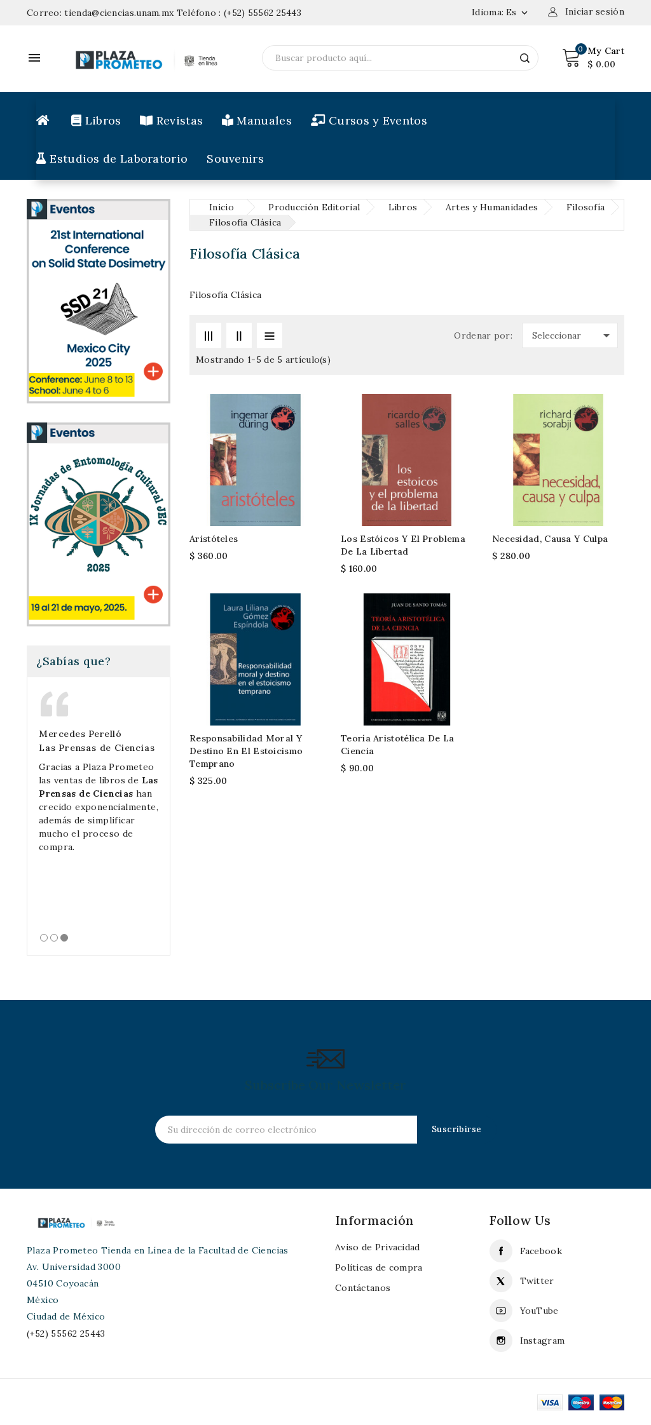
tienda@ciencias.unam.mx (119, 12)
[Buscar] (524, 58)
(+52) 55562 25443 (262, 12)
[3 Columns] (208, 335)
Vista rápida (304, 462)
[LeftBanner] (98, 523)
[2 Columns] (239, 335)
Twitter (537, 1281)
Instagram (542, 1340)
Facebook (541, 1251)
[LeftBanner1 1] (98, 300)
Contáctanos (362, 1287)
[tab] (44, 938)
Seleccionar (573, 335)
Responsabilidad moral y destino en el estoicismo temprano (246, 751)
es (518, 12)
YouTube (539, 1310)
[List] (269, 335)
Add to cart (304, 437)
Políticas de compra (379, 1267)
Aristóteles (213, 538)
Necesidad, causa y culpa (550, 538)
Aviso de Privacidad (377, 1247)
